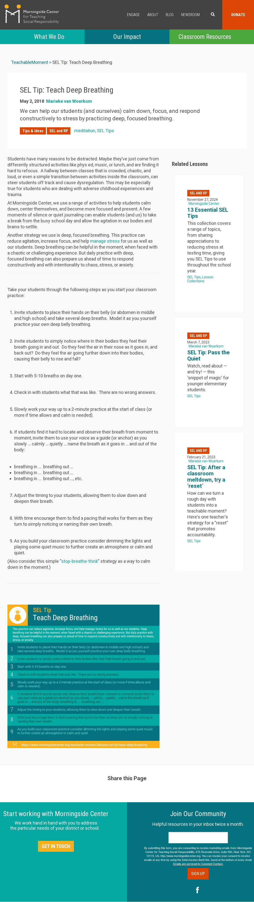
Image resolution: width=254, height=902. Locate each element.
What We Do (49, 36)
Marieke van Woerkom (69, 101)
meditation (84, 130)
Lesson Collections (200, 279)
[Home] (31, 14)
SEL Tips (105, 130)
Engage (133, 14)
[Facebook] (197, 890)
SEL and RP (58, 131)
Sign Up (198, 873)
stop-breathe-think (79, 561)
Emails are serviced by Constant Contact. (198, 864)
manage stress (105, 241)
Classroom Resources (204, 36)
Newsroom (190, 14)
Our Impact (127, 36)
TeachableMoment (29, 62)
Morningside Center (204, 204)
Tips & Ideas (32, 131)
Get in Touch (56, 846)
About (152, 14)
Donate (238, 14)
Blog (170, 14)
